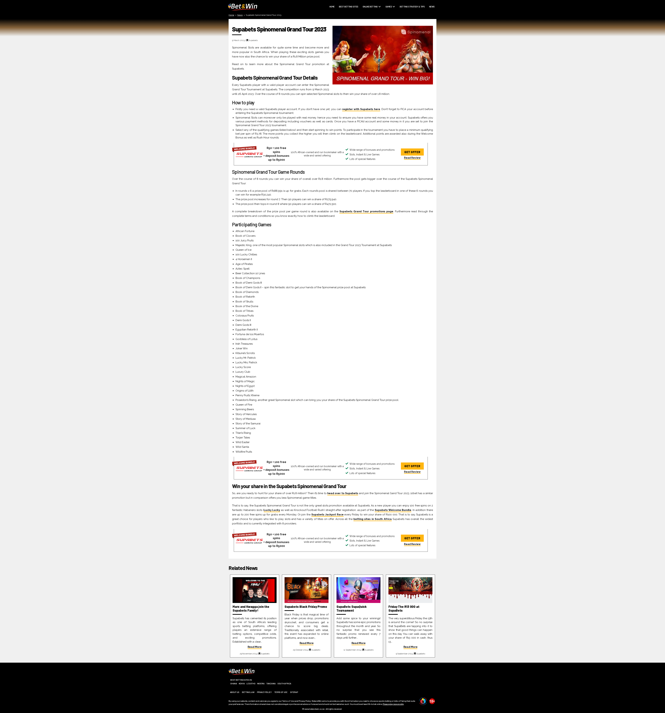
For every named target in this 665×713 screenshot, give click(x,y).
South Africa (284, 683)
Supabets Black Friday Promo (306, 606)
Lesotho (250, 683)
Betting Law (248, 692)
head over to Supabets (342, 493)
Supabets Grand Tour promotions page (366, 211)
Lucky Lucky (272, 510)
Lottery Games (394, 20)
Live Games (392, 16)
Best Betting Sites (348, 6)
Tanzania (271, 683)
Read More (255, 646)
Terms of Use (280, 692)
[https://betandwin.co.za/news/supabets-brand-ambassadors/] (255, 590)
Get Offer (412, 152)
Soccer (367, 24)
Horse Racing (370, 20)
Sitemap (294, 692)
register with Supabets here (361, 109)
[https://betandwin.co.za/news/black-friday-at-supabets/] (307, 590)
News (432, 6)
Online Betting (370, 6)
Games (388, 6)
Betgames (392, 12)
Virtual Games (394, 36)
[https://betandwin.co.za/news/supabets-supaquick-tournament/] (358, 590)
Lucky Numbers (394, 24)
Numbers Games (395, 28)
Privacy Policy (264, 692)
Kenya (242, 683)
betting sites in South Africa (372, 519)
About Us (234, 692)
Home (332, 6)
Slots (390, 32)
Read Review (412, 157)
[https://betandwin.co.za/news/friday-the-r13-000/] (410, 590)
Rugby (367, 12)
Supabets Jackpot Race (327, 514)
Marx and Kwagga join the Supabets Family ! (251, 608)
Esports (368, 28)
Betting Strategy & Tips (412, 6)
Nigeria (261, 683)
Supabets (253, 40)
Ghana (233, 683)
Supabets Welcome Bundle (393, 510)
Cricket (368, 16)
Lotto (367, 32)
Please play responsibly (393, 704)
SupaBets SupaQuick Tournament (351, 608)
